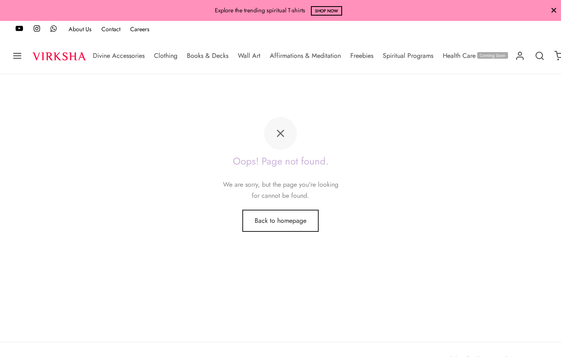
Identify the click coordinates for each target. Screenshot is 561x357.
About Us (80, 29)
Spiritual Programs (408, 55)
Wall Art (249, 55)
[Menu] (17, 55)
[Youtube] (19, 29)
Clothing (165, 55)
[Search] (540, 56)
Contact (110, 29)
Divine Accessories (119, 55)
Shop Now (225, 11)
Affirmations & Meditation (305, 55)
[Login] (520, 56)
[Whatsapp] (53, 29)
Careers (139, 29)
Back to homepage (280, 220)
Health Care (474, 55)
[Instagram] (36, 29)
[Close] (554, 10)
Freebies (361, 55)
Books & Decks (207, 55)
